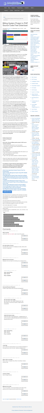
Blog (9, 7)
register (25, 238)
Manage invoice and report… (8, 259)
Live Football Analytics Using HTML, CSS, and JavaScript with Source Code (35, 162)
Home (5, 7)
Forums (22, 406)
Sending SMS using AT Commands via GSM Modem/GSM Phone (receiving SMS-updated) (35, 39)
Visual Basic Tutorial (36, 85)
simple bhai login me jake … (9, 315)
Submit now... (35, 28)
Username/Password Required (9, 287)
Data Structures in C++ (35, 98)
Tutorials (6, 10)
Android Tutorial (35, 83)
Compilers (27, 7)
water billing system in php (8, 216)
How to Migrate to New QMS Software (35, 142)
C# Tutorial (34, 87)
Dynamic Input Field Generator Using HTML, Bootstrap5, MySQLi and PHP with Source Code (35, 169)
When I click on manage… (8, 359)
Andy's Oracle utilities (36, 139)
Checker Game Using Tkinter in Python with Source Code (36, 155)
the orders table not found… (8, 245)
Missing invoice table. (7, 386)
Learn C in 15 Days (35, 92)
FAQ (19, 406)
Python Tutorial (35, 111)
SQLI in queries (6, 232)
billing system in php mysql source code (10, 217)
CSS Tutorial (34, 90)
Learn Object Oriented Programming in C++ (36, 106)
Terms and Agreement (28, 410)
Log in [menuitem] (33, 70)
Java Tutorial (34, 109)
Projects (13, 7)
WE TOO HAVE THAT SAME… (10, 299)
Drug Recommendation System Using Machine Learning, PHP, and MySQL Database (35, 127)
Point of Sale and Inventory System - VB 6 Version (35, 53)
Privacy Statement (15, 410)
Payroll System (33, 50)
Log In (22, 10)
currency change (6, 373)
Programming (19, 7)
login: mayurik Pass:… (8, 272)
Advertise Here (15, 406)
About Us (26, 406)
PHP (4, 17)
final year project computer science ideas (11, 224)
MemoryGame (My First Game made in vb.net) (35, 47)
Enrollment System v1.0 (35, 62)
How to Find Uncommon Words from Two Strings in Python (35, 177)
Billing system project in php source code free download (14, 214)
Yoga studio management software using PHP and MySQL (14, 190)
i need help (5, 345)
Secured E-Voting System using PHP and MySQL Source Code (35, 134)
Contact (11, 10)
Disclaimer (21, 410)
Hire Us (30, 406)
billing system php (19, 226)
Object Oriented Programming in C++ (36, 94)
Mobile (32, 7)
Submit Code (16, 10)
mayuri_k (9, 28)
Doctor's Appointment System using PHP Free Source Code (35, 44)
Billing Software (34, 49)
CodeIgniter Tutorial (35, 81)
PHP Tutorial (34, 79)
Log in (24, 235)
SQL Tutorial (34, 77)
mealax (8, 270)
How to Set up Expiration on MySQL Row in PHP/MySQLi (35, 57)
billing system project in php (9, 222)
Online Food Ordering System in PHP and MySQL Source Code (36, 120)
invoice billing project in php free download (11, 219)
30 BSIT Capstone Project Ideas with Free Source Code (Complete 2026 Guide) (35, 148)
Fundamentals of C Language (35, 101)
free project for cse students (9, 226)
